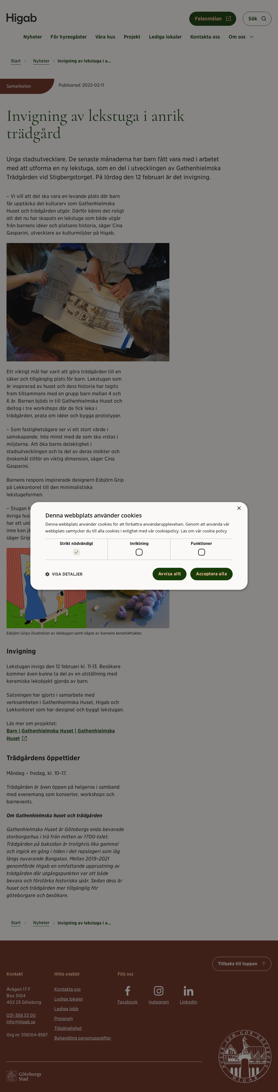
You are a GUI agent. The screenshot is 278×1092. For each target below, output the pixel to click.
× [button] (239, 508)
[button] (64, 574)
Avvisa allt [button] (169, 574)
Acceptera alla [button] (211, 574)
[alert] (139, 546)
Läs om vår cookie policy (204, 531)
